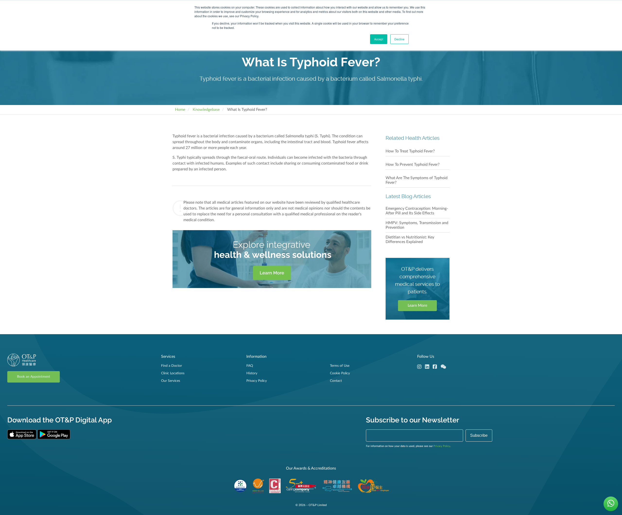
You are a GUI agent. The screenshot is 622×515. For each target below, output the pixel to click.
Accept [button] (378, 39)
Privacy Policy (441, 446)
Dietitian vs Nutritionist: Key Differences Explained (410, 239)
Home (180, 110)
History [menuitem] (251, 373)
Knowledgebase (206, 110)
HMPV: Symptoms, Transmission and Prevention (417, 225)
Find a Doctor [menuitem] (171, 365)
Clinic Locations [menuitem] (172, 373)
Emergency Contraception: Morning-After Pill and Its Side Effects (417, 211)
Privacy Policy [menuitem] (256, 381)
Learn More (417, 305)
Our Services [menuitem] (170, 381)
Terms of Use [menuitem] (339, 365)
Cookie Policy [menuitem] (340, 373)
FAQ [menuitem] (249, 365)
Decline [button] (399, 39)
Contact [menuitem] (336, 381)
